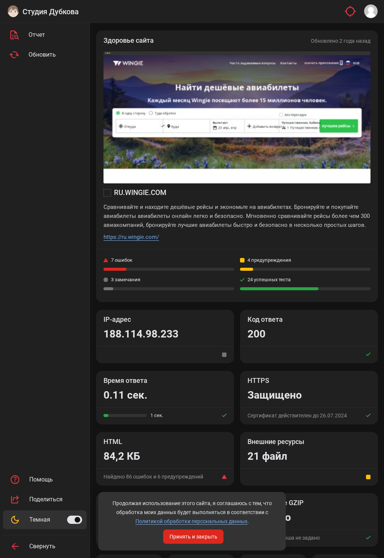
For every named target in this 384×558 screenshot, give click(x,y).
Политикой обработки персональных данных (191, 521)
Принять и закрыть (194, 537)
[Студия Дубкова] (13, 11)
